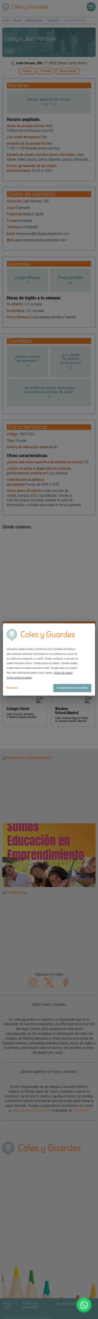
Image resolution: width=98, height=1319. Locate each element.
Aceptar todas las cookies (72, 687)
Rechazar (12, 687)
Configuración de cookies (19, 677)
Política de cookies (63, 672)
